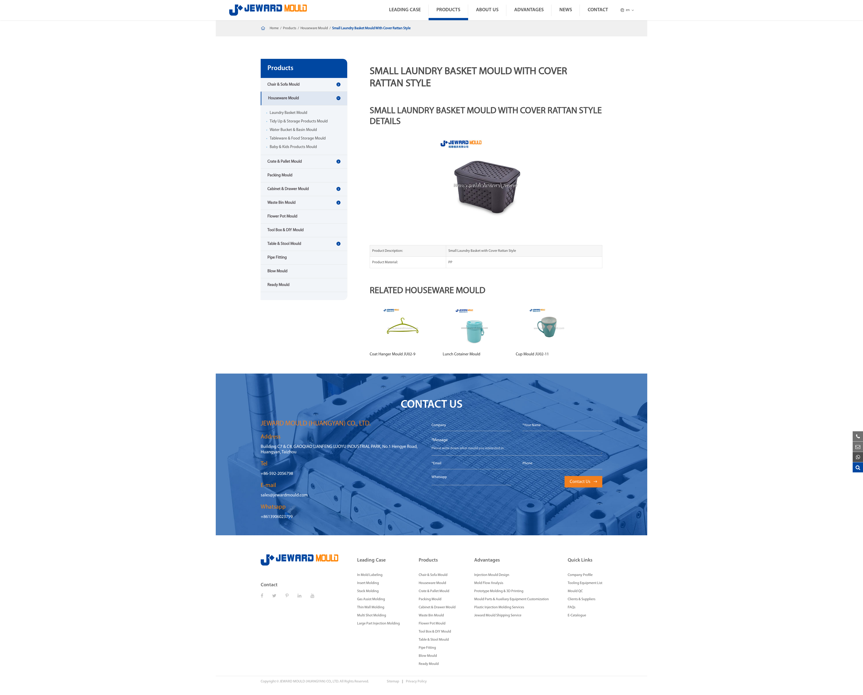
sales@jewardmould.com (284, 495)
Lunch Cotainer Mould (461, 354)
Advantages (529, 10)
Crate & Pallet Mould (284, 162)
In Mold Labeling (370, 575)
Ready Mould (278, 285)
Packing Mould (279, 175)
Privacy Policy (416, 681)
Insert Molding (368, 583)
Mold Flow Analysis (488, 583)
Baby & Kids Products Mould (293, 147)
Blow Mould (277, 271)
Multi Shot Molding (371, 615)
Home (274, 28)
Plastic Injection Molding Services (499, 607)
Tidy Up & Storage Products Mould (299, 122)
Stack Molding (368, 591)
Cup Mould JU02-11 (532, 354)
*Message (440, 440)
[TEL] (858, 436)
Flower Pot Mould (282, 217)
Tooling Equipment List (585, 583)
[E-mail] (858, 447)
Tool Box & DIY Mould (285, 230)
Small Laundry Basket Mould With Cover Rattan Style (371, 28)
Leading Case (405, 10)
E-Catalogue (577, 615)
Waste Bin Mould (281, 203)
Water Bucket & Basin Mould (293, 130)
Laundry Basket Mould (288, 113)
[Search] (858, 467)
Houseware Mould (314, 28)
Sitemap (393, 681)
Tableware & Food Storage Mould (298, 139)
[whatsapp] (858, 457)
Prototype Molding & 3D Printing (498, 591)
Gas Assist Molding (371, 599)
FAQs (571, 607)
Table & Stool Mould (284, 244)
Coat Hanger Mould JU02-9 (392, 354)
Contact (598, 10)
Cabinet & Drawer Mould (288, 189)
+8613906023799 (277, 517)
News (565, 10)
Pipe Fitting (277, 258)
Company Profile (580, 575)
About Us (487, 10)
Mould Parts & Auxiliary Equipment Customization (511, 599)
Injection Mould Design (491, 575)
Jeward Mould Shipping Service (497, 615)
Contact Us (583, 482)
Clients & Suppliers (581, 599)
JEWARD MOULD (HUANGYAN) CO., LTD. (309, 681)
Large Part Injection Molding (378, 623)
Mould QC (575, 591)
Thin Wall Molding (370, 607)
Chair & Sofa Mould (283, 85)
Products (448, 10)
